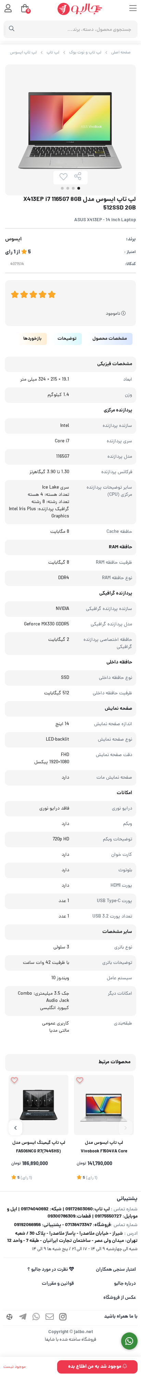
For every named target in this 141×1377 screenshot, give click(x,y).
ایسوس (13, 239)
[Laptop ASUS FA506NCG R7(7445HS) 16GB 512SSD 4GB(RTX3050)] (38, 1105)
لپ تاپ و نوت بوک (85, 52)
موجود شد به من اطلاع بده (95, 1366)
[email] (49, 1317)
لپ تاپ (53, 52)
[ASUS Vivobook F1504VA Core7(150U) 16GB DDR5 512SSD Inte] (104, 1105)
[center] (12, 29)
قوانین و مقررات (58, 1284)
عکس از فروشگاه (119, 1298)
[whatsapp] (36, 1317)
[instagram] (63, 1317)
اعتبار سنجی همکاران (116, 1269)
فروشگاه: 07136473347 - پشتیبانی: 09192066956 (62, 1225)
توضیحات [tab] (66, 339)
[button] (125, 1127)
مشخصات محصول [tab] (109, 339)
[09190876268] (129, 1341)
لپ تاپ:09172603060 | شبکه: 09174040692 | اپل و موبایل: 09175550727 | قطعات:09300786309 (72, 1213)
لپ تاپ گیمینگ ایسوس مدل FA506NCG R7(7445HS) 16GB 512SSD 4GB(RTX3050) (38, 1148)
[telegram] (23, 1317)
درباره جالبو (125, 1284)
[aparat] (9, 1317)
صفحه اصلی (121, 52)
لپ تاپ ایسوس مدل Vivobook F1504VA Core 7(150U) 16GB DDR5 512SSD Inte (104, 1148)
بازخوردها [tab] (32, 339)
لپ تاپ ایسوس (23, 52)
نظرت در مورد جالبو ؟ (48, 1269)
